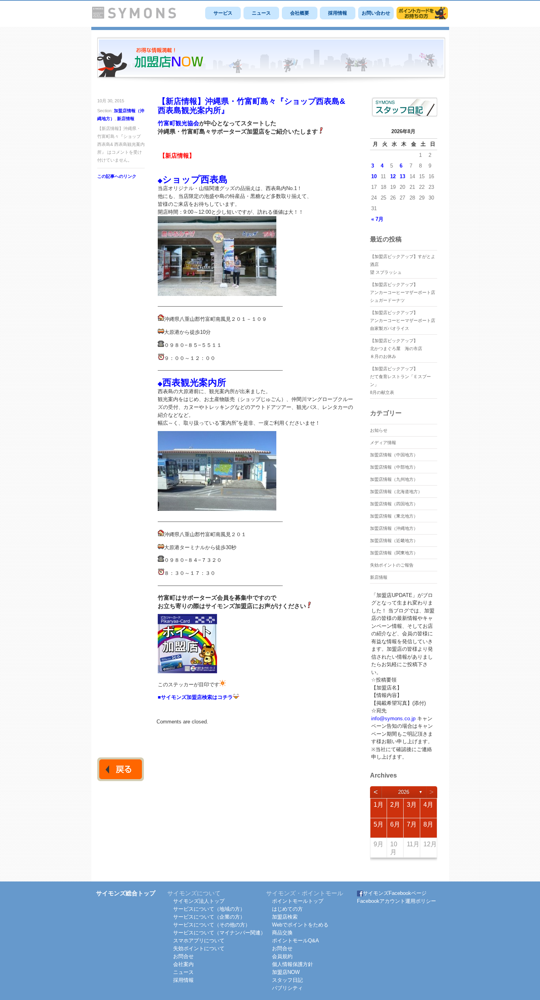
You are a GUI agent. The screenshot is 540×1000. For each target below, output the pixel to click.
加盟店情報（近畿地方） (394, 540)
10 (374, 176)
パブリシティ (287, 988)
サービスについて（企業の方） (209, 917)
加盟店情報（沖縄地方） (394, 528)
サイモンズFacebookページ (395, 893)
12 (393, 176)
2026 (403, 792)
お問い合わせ (376, 13)
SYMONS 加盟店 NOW (271, 61)
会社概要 (299, 13)
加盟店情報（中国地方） (394, 454)
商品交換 (282, 933)
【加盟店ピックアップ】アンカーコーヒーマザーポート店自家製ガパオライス (402, 320)
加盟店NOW (286, 972)
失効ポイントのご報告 (391, 565)
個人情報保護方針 (292, 964)
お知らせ (378, 430)
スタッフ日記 (287, 980)
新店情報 (125, 118)
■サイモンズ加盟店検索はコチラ (195, 697)
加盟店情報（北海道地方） (396, 491)
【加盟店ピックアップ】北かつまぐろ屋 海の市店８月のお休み (396, 348)
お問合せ (183, 956)
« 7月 (377, 219)
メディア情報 (383, 442)
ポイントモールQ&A (295, 941)
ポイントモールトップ (297, 901)
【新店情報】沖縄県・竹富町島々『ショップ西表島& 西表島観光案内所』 (251, 106)
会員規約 (282, 956)
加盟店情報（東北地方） (394, 516)
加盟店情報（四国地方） (394, 503)
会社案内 (183, 964)
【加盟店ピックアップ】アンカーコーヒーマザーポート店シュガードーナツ (402, 292)
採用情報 (337, 13)
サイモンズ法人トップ (199, 901)
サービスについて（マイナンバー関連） (219, 933)
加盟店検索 (285, 917)
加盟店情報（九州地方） (394, 479)
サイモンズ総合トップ (125, 893)
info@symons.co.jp (393, 718)
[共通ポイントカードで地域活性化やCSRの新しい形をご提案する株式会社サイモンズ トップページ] (134, 17)
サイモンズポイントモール (422, 13)
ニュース (261, 13)
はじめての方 (287, 909)
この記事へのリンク (116, 176)
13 (402, 176)
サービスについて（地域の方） (209, 909)
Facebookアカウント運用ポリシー (396, 901)
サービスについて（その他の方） (211, 925)
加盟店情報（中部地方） (394, 467)
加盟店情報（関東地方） (394, 552)
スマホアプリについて (199, 941)
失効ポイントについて (199, 948)
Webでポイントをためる (300, 925)
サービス (222, 13)
